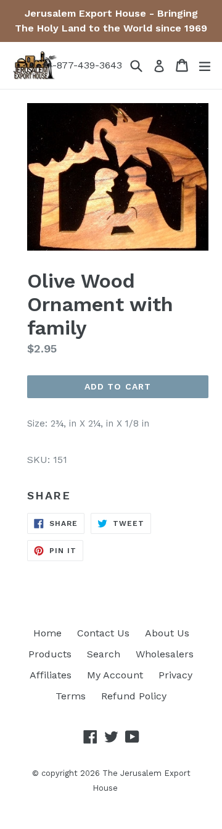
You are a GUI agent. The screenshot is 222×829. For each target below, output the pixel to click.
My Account (115, 675)
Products (50, 654)
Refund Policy (133, 696)
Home (47, 633)
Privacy (175, 675)
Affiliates (51, 675)
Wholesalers (165, 654)
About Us (167, 633)
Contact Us (103, 633)
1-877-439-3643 (85, 65)
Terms (71, 696)
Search (103, 654)
